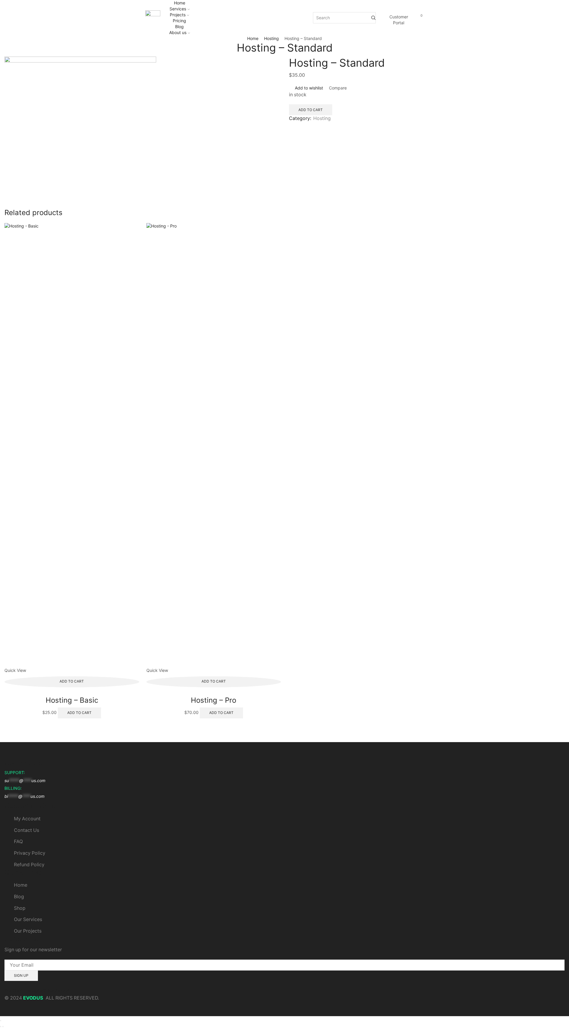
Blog (179, 26)
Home (179, 2)
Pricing (179, 20)
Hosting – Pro (213, 700)
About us (177, 32)
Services (178, 8)
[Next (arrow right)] (3, 1026)
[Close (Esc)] (0, 1020)
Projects (178, 14)
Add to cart (310, 110)
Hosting (271, 38)
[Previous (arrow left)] (0, 1026)
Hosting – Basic (72, 700)
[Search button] (373, 17)
